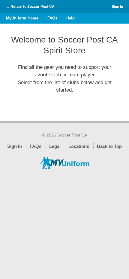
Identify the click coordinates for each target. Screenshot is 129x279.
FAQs (52, 18)
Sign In (117, 6)
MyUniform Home (22, 18)
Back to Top (109, 146)
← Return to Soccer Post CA (30, 6)
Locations (78, 146)
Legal (55, 146)
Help (70, 18)
